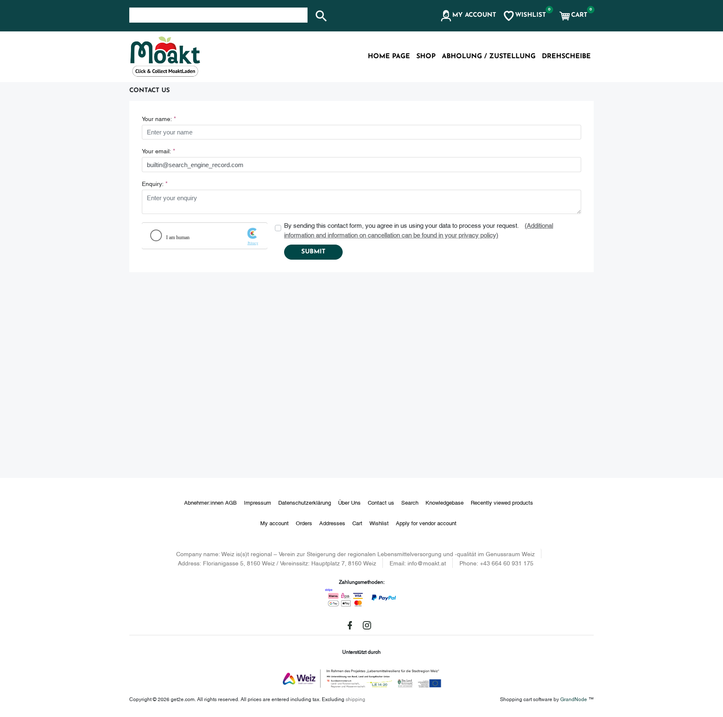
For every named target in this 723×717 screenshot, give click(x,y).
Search (409, 502)
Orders (304, 522)
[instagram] (367, 625)
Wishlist (379, 522)
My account (274, 522)
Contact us (381, 502)
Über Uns (349, 502)
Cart (357, 522)
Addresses (332, 522)
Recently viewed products (502, 502)
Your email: (156, 150)
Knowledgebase (445, 502)
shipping (355, 698)
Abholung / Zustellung (489, 56)
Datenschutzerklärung (304, 502)
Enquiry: (153, 183)
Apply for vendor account (426, 522)
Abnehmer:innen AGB (210, 502)
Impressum (257, 502)
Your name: (157, 118)
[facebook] (350, 625)
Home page (389, 56)
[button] (468, 16)
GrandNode (573, 698)
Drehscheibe (566, 56)
